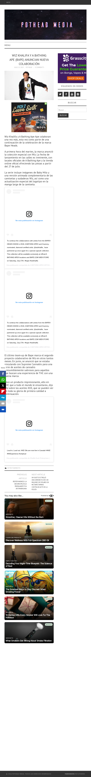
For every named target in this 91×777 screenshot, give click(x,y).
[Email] (3, 403)
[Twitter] (60, 94)
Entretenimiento (13, 468)
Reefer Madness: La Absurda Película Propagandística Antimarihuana (20, 485)
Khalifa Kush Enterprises (39, 458)
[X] (3, 386)
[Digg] (3, 397)
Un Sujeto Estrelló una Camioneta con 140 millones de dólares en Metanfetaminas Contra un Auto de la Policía (40, 483)
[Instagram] (78, 94)
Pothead (29, 67)
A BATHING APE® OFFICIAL (41, 265)
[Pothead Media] (45, 24)
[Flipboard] (3, 392)
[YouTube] (72, 94)
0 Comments (39, 67)
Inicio (8, 2)
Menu (8, 45)
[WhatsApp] (3, 380)
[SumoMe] (3, 409)
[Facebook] (66, 94)
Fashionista (69, 774)
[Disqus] (29, 673)
